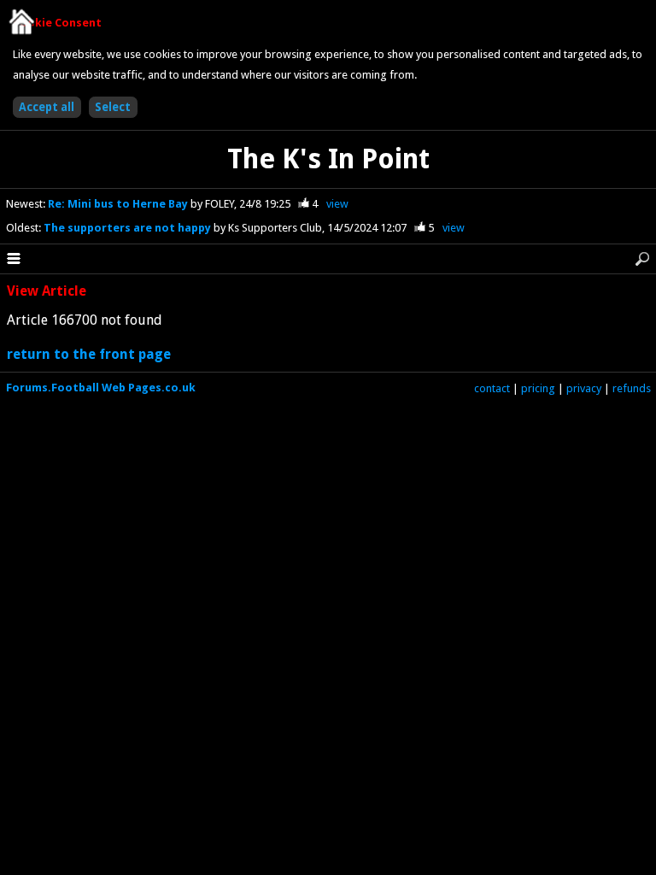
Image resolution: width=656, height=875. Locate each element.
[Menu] (13, 258)
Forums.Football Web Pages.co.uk (101, 387)
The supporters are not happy (129, 227)
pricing (538, 388)
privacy (583, 388)
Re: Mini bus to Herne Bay (119, 203)
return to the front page (89, 354)
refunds (631, 388)
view (337, 203)
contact (492, 388)
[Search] (642, 258)
